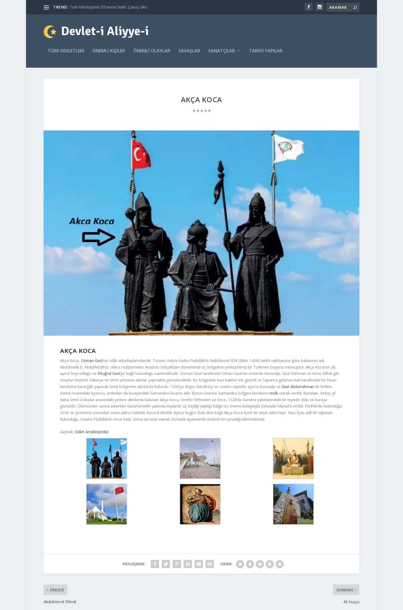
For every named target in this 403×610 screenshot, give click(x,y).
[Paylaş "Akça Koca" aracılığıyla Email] (198, 563)
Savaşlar (189, 51)
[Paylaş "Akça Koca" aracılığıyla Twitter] (165, 563)
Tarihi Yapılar (265, 51)
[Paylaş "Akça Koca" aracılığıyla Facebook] (154, 563)
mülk (273, 393)
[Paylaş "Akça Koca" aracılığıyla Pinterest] (176, 563)
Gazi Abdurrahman (298, 386)
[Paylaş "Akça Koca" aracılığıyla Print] (209, 563)
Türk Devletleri (66, 51)
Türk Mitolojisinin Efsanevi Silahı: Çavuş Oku (108, 7)
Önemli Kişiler (108, 51)
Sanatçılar (221, 51)
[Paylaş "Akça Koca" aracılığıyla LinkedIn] (187, 563)
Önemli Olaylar (151, 51)
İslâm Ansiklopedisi (91, 431)
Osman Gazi (92, 360)
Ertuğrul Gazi (109, 373)
